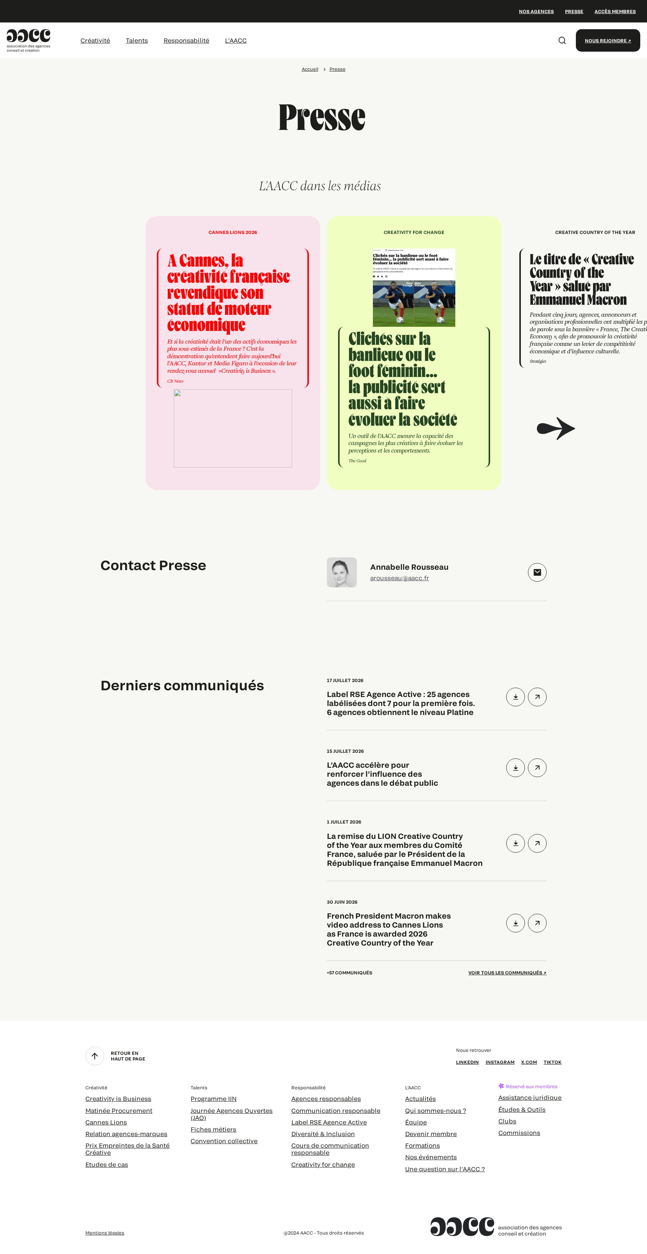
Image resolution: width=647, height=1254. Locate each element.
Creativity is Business (118, 1098)
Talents (137, 40)
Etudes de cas (106, 1164)
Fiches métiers (213, 1129)
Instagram (500, 1062)
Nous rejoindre (606, 40)
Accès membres (615, 11)
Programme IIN (214, 1098)
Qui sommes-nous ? (435, 1110)
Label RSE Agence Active (329, 1122)
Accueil (310, 68)
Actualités (420, 1098)
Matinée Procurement (118, 1110)
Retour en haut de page (128, 1055)
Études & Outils (522, 1109)
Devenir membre (431, 1133)
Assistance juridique (530, 1097)
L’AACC (236, 40)
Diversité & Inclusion (323, 1133)
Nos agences (536, 11)
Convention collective (224, 1140)
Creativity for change (323, 1164)
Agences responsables (326, 1098)
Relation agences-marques (126, 1133)
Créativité (95, 40)
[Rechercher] (562, 40)
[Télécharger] (515, 697)
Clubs (507, 1120)
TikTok (553, 1062)
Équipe (416, 1122)
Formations (422, 1145)
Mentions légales (104, 1232)
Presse (574, 11)
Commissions (519, 1132)
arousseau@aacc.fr (399, 577)
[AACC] (29, 39)
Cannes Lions (106, 1122)
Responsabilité (186, 40)
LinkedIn (467, 1062)
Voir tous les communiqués (505, 972)
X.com (529, 1062)
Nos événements (431, 1156)
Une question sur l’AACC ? (445, 1168)
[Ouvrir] (537, 697)
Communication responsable (335, 1110)
